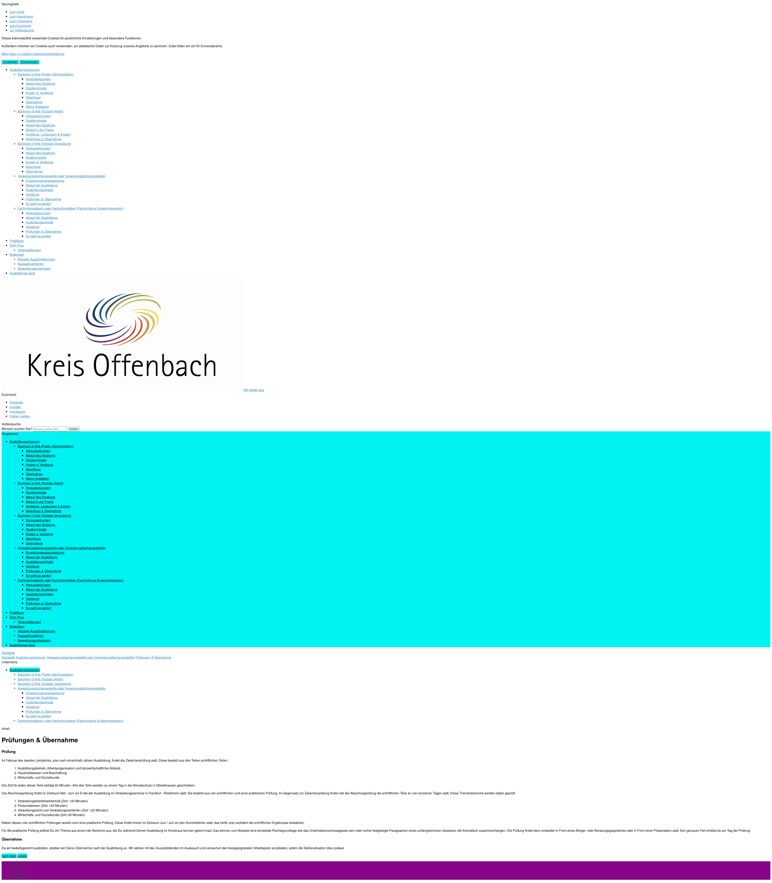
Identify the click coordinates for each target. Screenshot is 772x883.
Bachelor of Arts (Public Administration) (46, 74)
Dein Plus (17, 245)
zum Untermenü (21, 21)
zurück (22, 855)
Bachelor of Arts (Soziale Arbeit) (40, 111)
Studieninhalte (36, 88)
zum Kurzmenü (20, 25)
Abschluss (33, 97)
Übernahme (34, 102)
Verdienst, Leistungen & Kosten (48, 134)
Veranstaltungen (29, 250)
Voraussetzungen (38, 79)
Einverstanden (29, 62)
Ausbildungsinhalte (39, 190)
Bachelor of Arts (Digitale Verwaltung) (44, 143)
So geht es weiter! (38, 203)
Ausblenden (10, 62)
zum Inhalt (17, 11)
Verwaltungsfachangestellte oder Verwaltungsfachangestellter (62, 176)
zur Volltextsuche (22, 30)
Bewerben (17, 254)
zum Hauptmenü (21, 16)
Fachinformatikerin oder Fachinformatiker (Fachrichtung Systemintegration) (71, 208)
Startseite (16, 402)
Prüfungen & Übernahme (43, 199)
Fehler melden (20, 416)
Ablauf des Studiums (40, 83)
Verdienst (32, 194)
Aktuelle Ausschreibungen (36, 259)
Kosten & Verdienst (39, 92)
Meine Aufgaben (37, 106)
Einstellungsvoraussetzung (45, 180)
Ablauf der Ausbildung (41, 185)
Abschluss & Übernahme (43, 139)
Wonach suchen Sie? (17, 428)
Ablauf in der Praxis (40, 129)
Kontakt (15, 407)
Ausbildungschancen (25, 69)
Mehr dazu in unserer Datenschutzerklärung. (33, 53)
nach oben (9, 855)
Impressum (17, 411)
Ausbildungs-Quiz (22, 273)
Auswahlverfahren (31, 264)
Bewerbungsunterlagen (34, 268)
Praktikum (17, 240)
